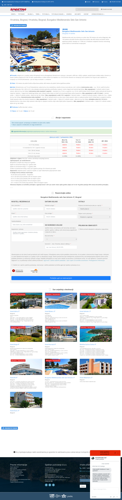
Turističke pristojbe (14, 476)
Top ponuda (21, 294)
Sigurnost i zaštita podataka (16, 472)
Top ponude (21, 14)
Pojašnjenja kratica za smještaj (17, 475)
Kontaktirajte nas (14, 480)
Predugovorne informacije (16, 471)
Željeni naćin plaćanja (85, 213)
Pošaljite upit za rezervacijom (61, 278)
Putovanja (45, 14)
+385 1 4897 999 (8, 5)
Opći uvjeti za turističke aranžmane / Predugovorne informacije (86, 260)
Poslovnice (96, 2)
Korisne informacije (97, 14)
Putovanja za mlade (57, 14)
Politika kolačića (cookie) (15, 473)
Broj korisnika (49, 236)
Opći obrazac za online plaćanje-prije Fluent (20, 479)
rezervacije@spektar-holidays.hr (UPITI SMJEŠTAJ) (17, 2)
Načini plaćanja (13, 468)
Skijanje (30, 14)
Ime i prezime (15, 205)
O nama (105, 2)
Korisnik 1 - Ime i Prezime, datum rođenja (57, 244)
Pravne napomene (14, 467)
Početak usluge (49, 205)
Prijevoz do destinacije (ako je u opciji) (89, 205)
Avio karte (78, 14)
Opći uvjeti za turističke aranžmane (18, 469)
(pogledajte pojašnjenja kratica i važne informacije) (35, 131)
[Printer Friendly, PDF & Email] (18, 26)
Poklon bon (13, 478)
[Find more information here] (105, 474)
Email (13, 213)
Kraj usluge (48, 213)
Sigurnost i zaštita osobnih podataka (54, 260)
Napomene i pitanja (17, 229)
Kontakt (88, 2)
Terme (37, 14)
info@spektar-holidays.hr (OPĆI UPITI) (44, 2)
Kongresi (69, 14)
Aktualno (14, 294)
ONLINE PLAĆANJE (116, 2)
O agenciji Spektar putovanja (16, 482)
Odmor (13, 14)
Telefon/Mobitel (16, 221)
